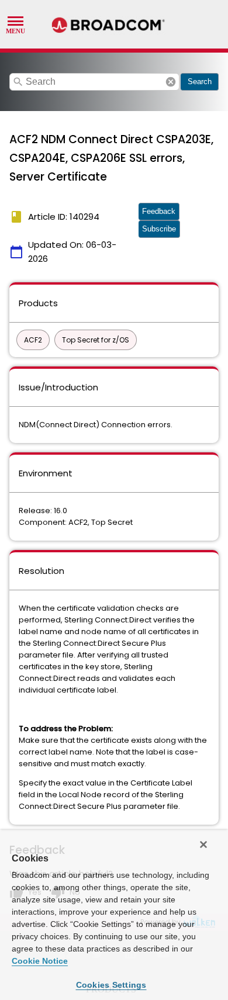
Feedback (158, 211)
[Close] (203, 844)
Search (200, 81)
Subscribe (159, 228)
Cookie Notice (40, 961)
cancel (171, 82)
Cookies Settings (111, 984)
